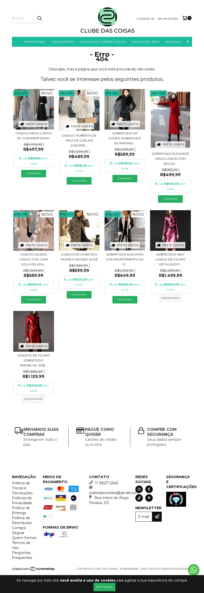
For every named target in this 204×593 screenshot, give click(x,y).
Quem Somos (24, 538)
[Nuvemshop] (33, 570)
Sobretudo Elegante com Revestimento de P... (125, 259)
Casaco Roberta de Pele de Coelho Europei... (79, 140)
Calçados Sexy (145, 42)
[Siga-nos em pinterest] (149, 498)
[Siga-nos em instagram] (139, 489)
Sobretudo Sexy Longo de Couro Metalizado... (170, 259)
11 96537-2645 (106, 483)
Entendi (104, 587)
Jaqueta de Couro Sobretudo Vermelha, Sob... (33, 360)
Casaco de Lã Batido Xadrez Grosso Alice (79, 256)
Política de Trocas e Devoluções (22, 488)
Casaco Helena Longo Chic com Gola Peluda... (33, 259)
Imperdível (35, 42)
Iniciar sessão (168, 18)
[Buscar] (39, 18)
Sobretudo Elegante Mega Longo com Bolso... (170, 158)
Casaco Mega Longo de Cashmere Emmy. (33, 135)
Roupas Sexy (178, 42)
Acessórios (62, 42)
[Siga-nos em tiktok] (139, 498)
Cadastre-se (145, 18)
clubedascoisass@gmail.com (114, 493)
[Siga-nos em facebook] (149, 489)
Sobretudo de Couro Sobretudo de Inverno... (124, 138)
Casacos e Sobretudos (102, 42)
